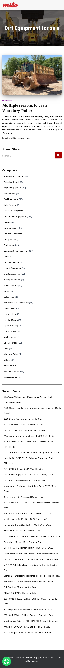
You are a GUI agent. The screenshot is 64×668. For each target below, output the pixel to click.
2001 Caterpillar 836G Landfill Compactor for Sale (27, 632)
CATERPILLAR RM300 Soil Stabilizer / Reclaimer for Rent (31, 559)
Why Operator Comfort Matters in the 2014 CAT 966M (29, 436)
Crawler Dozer (10, 228)
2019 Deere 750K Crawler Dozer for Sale (23, 419)
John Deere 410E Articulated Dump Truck (23, 497)
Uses (6, 348)
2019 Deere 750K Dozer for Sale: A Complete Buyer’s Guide (32, 536)
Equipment (7, 100)
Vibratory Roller (11, 354)
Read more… (9, 133)
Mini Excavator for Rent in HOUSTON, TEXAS (25, 519)
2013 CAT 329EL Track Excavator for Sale (23, 424)
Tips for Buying (11, 320)
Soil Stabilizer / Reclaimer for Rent (20, 587)
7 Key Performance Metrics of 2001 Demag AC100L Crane (31, 452)
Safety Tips (9, 297)
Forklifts (7, 256)
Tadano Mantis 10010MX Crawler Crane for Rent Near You (31, 553)
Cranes (7, 222)
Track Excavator (11, 331)
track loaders (10, 337)
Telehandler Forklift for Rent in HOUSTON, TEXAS (27, 525)
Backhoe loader (11, 199)
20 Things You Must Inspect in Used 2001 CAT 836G (28, 609)
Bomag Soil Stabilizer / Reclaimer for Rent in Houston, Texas (32, 576)
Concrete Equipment (13, 210)
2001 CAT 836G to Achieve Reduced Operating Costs (29, 615)
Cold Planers (10, 205)
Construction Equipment (15, 216)
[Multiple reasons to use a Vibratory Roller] (32, 75)
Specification (10, 308)
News (6, 291)
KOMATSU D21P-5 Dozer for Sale (20, 593)
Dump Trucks (10, 239)
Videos (7, 360)
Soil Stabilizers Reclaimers (16, 302)
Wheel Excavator (12, 371)
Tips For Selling (11, 325)
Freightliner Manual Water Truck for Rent (23, 542)
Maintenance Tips (12, 274)
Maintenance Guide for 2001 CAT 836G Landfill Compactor (31, 621)
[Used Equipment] (11, 5)
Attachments (9, 193)
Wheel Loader (10, 377)
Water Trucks (10, 365)
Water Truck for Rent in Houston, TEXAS (23, 530)
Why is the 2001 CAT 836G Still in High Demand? (27, 627)
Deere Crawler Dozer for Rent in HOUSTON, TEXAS (28, 548)
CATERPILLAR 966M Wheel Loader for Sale (24, 480)
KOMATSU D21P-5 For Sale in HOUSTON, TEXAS (27, 513)
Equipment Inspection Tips (16, 251)
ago (24, 138)
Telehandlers (10, 314)
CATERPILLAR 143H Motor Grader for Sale (24, 430)
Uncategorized (10, 343)
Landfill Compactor (12, 268)
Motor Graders (11, 285)
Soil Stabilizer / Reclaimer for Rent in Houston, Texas (28, 581)
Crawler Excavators (13, 234)
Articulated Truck (11, 182)
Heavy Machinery (12, 262)
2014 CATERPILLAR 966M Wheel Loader (23, 469)
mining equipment (12, 279)
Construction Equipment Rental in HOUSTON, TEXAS (29, 475)
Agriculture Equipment (14, 176)
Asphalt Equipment (12, 188)
